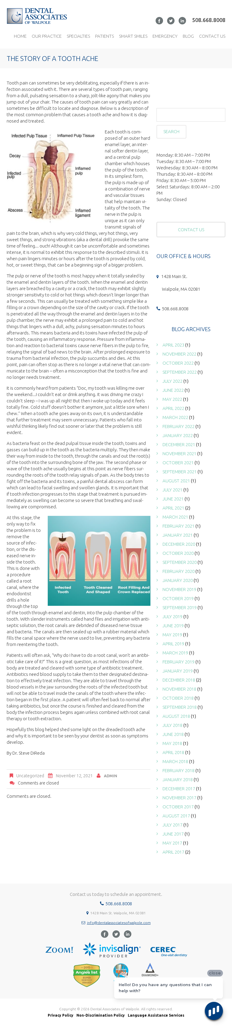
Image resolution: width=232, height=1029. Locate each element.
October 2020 (178, 553)
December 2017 (179, 788)
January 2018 (178, 779)
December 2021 (179, 444)
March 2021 (175, 516)
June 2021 (173, 498)
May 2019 (172, 634)
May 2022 (172, 399)
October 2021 (178, 462)
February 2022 (179, 426)
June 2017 (173, 833)
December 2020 (179, 544)
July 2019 (172, 616)
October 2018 (178, 698)
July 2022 (172, 381)
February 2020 (179, 571)
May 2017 (172, 842)
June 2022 (173, 390)
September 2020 (180, 562)
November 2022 (179, 353)
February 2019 (179, 661)
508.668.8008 (208, 20)
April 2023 (173, 344)
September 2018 (180, 707)
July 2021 (172, 489)
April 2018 (173, 752)
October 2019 (178, 598)
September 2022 (180, 372)
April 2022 (173, 408)
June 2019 (173, 625)
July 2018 (172, 725)
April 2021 (173, 507)
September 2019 (180, 607)
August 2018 (176, 716)
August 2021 (176, 480)
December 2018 (179, 679)
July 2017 (172, 824)
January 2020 (178, 580)
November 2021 (179, 453)
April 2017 (173, 852)
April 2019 (173, 643)
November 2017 (179, 797)
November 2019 (179, 589)
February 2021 (179, 526)
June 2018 (173, 734)
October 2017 (178, 806)
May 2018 (172, 743)
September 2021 (180, 471)
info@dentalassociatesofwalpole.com (119, 923)
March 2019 (175, 652)
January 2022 (178, 435)
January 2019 (178, 670)
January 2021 (178, 535)
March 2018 (175, 761)
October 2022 (178, 363)
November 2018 (179, 689)
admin (110, 776)
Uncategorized (30, 775)
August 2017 (176, 815)
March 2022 (175, 417)
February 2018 (179, 770)
